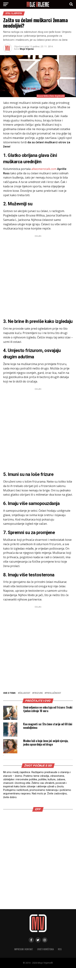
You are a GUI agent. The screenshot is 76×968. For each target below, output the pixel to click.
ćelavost (24, 693)
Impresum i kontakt (23, 949)
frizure (38, 693)
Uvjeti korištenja (45, 949)
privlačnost (53, 693)
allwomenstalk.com (43, 169)
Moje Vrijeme (27, 49)
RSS (60, 949)
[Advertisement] (38, 276)
